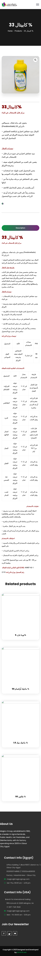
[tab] (20, 228)
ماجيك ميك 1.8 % (20, 742)
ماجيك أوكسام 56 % (20, 688)
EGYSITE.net (22, 952)
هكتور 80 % (20, 796)
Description (20, 228)
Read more (34, 593)
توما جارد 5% (20, 635)
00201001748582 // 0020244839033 (20, 871)
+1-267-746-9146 (13, 907)
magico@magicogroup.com (18, 879)
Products (18, 31)
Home (10, 31)
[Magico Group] (9, 4)
